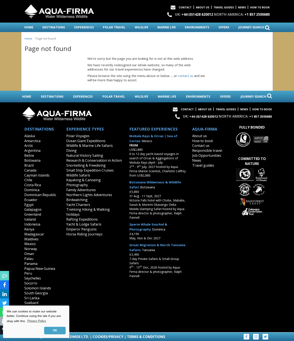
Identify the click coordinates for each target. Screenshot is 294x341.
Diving (71, 150)
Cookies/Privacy (108, 336)
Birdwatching (77, 199)
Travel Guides (224, 7)
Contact (185, 7)
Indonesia (32, 224)
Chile (28, 180)
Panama (30, 263)
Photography (77, 185)
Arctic (28, 145)
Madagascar (34, 234)
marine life (166, 27)
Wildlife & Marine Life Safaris (89, 145)
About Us (202, 7)
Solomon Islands (37, 288)
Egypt (29, 204)
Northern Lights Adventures (89, 194)
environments (197, 27)
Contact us (200, 145)
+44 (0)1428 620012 (197, 14)
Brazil (29, 165)
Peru (28, 273)
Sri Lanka (31, 298)
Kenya (29, 229)
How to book (260, 7)
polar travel (114, 27)
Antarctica (32, 140)
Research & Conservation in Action (94, 160)
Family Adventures (81, 189)
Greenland (32, 214)
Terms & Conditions (146, 336)
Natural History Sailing (84, 155)
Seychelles (32, 278)
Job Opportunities (206, 155)
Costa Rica (32, 185)
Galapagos (33, 209)
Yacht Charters (78, 204)
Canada (30, 170)
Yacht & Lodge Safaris (83, 224)
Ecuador (30, 199)
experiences (84, 27)
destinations (53, 27)
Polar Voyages (78, 136)
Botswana (32, 160)
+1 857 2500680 (257, 14)
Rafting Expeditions (82, 219)
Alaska (29, 136)
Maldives (31, 239)
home (28, 27)
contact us (185, 76)
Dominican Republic (40, 194)
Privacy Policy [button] (36, 321)
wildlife (141, 27)
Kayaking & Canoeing (83, 180)
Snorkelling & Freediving (86, 165)
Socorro (30, 283)
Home (28, 38)
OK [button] (55, 330)
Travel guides (203, 165)
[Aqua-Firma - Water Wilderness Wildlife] (59, 10)
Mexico (30, 243)
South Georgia (36, 293)
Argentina (32, 150)
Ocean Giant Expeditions (85, 140)
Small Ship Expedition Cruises (90, 170)
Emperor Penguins (81, 229)
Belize (29, 155)
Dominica (31, 189)
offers (223, 27)
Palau (28, 258)
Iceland (30, 219)
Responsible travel (207, 150)
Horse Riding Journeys (84, 234)
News (242, 7)
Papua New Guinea (39, 268)
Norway (30, 248)
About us (199, 136)
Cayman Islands (37, 175)
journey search (251, 27)
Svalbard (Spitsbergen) (35, 305)
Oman (29, 253)
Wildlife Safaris (78, 175)
